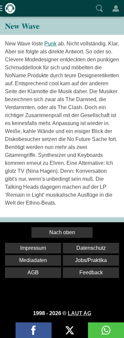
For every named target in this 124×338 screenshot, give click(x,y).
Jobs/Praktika (91, 260)
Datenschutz (91, 248)
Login (115, 8)
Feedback (91, 272)
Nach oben (62, 232)
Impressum (33, 248)
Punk (50, 43)
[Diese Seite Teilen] (34, 330)
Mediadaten (33, 260)
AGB (33, 272)
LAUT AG (79, 313)
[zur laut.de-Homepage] (8, 8)
